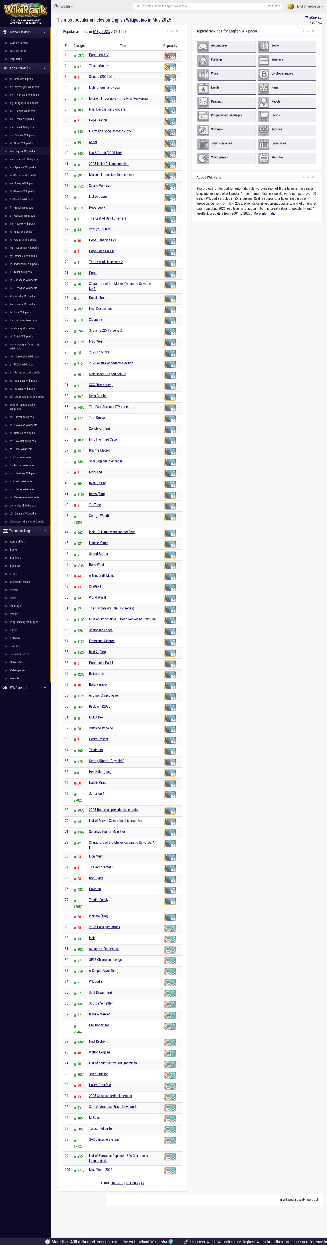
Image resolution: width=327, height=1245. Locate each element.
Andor (93, 142)
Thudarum (96, 750)
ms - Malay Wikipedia (22, 328)
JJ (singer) (96, 793)
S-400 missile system (104, 1139)
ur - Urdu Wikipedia (21, 481)
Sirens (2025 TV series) (105, 330)
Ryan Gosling (98, 483)
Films (13, 597)
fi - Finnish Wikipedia (21, 199)
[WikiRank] (25, 9)
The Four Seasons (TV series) (110, 407)
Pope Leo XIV (99, 55)
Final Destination (100, 309)
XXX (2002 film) (100, 229)
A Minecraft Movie (102, 575)
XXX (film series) (101, 385)
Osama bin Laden (101, 630)
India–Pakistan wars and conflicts (112, 532)
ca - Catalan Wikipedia (22, 111)
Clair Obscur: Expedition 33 (107, 374)
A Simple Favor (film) (103, 971)
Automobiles (17, 541)
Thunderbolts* (99, 66)
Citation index (18, 50)
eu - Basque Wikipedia (23, 183)
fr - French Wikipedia (21, 207)
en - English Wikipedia (22, 151)
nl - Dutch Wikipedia (21, 336)
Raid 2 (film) (97, 652)
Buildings (15, 557)
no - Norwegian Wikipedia (24, 356)
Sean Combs (98, 396)
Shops (13, 630)
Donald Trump (98, 298)
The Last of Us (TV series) (107, 218)
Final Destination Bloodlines (108, 109)
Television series (19, 654)
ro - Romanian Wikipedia (24, 380)
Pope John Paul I (101, 663)
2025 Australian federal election (111, 363)
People (14, 613)
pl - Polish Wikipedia (21, 364)
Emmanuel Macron (102, 641)
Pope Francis (98, 120)
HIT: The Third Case (103, 439)
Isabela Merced (100, 1014)
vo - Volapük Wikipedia (23, 505)
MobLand (95, 472)
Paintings (15, 605)
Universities (17, 662)
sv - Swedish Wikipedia (23, 441)
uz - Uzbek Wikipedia (22, 489)
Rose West (96, 565)
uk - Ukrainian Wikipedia (24, 473)
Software (15, 638)
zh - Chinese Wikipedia (23, 513)
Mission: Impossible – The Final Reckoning (118, 98)
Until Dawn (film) (100, 992)
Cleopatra (95, 319)
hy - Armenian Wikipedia (23, 256)
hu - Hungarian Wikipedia (24, 247)
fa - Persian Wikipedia (22, 191)
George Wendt (99, 516)
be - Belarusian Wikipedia (24, 95)
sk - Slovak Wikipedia (22, 417)
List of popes (98, 196)
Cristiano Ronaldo (101, 728)
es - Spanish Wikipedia (23, 167)
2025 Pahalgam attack (104, 927)
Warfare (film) (98, 916)
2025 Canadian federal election (110, 1096)
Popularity (16, 59)
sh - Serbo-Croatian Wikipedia (27, 396)
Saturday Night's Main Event (108, 831)
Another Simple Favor (104, 695)
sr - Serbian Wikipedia (22, 433)
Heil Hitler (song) (101, 772)
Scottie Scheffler (101, 1003)
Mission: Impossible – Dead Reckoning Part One (122, 619)
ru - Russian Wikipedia (23, 388)
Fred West (96, 341)
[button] (168, 31)
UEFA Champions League (106, 960)
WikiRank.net (314, 17)
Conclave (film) (99, 428)
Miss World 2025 (100, 1170)
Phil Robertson (99, 1025)
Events (14, 589)
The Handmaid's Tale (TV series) (111, 608)
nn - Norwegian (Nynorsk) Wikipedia (24, 346)
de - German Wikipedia (23, 135)
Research (274, 6)
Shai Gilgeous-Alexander (105, 461)
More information (265, 213)
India (92, 938)
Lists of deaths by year (105, 87)
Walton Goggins (99, 1052)
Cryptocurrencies (20, 581)
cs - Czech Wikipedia (22, 119)
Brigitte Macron (100, 450)
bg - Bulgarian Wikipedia (24, 103)
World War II (97, 597)
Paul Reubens (98, 1041)
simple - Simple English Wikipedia (23, 406)
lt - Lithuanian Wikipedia (23, 320)
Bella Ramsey (98, 684)
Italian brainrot (99, 674)
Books (13, 549)
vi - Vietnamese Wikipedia (24, 497)
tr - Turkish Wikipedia (22, 465)
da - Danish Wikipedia (22, 127)
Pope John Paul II (101, 251)
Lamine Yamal (98, 543)
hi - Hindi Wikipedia (21, 231)
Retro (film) (97, 494)
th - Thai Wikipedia (20, 457)
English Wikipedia (308, 6)
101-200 (117, 1183)
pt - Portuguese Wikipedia (25, 372)
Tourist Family (98, 900)
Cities (13, 573)
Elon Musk (96, 856)
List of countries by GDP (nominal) (113, 1063)
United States (98, 554)
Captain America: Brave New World (113, 1107)
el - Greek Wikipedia (21, 143)
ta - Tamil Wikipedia (21, 449)
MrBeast (95, 1118)
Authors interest (19, 42)
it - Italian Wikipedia (21, 272)
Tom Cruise (97, 418)
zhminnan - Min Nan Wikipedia (27, 521)
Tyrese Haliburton (101, 1128)
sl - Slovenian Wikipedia (23, 425)
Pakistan (95, 889)
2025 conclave (99, 352)
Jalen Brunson (98, 1074)
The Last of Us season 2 (106, 262)
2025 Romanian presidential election (114, 810)
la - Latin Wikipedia (21, 312)
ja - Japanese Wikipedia (23, 280)
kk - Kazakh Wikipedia (22, 296)
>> (142, 1183)
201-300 (132, 1183)
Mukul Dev (96, 717)
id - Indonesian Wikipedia (24, 264)
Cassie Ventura (99, 186)
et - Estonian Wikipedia (23, 175)
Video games (17, 670)
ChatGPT (95, 586)
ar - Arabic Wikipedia (22, 79)
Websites (15, 678)
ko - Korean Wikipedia (22, 304)
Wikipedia (95, 981)
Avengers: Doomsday (104, 949)
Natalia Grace (98, 783)
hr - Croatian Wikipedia (23, 239)
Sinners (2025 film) (102, 77)
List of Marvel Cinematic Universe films (116, 821)
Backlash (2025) (100, 706)
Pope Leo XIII (98, 207)
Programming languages (24, 622)
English (65, 6)
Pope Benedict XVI (102, 240)
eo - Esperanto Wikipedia (24, 159)
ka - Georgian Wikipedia (23, 288)
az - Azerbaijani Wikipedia (24, 87)
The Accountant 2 (101, 867)
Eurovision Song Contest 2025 (110, 131)
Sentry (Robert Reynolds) (106, 761)
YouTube (95, 505)
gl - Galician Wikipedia (22, 215)
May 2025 (101, 31)
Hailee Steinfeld (100, 1085)
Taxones (15, 646)
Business (15, 565)
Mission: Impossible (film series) (111, 175)
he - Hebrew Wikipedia (23, 223)
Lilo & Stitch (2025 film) (105, 153)
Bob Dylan (96, 878)
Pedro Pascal (98, 739)
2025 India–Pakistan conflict (109, 164)
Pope (93, 273)
